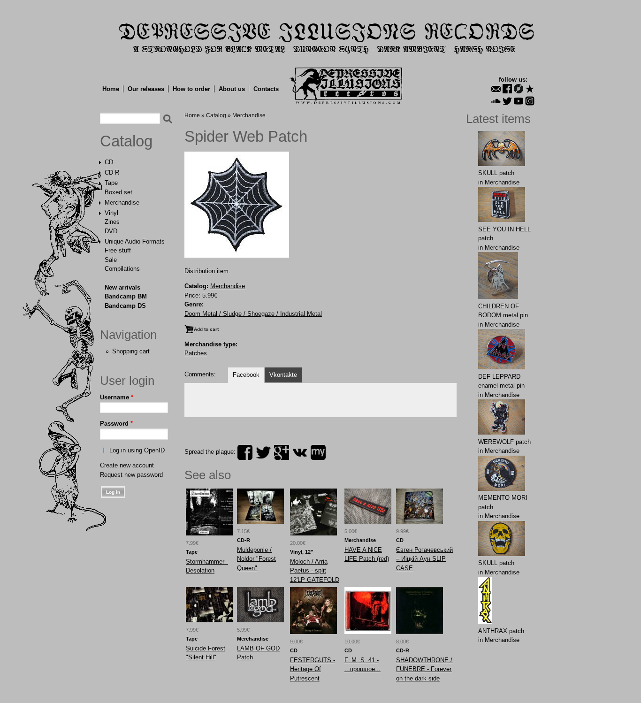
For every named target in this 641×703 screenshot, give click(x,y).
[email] (496, 88)
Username (116, 397)
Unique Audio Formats (135, 241)
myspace (318, 452)
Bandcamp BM (126, 296)
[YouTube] (518, 101)
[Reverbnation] (529, 88)
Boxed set (118, 192)
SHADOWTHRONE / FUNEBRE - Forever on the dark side (424, 669)
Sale (111, 259)
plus (281, 452)
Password (116, 423)
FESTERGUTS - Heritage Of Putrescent (312, 669)
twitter (263, 452)
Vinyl (111, 212)
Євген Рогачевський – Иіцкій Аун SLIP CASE (424, 559)
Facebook (246, 374)
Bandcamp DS (125, 305)
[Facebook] (507, 88)
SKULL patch (496, 172)
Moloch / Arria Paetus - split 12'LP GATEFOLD (314, 570)
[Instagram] (529, 101)
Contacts (266, 88)
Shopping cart (131, 351)
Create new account (127, 465)
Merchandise (122, 202)
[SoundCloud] (496, 101)
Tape (111, 182)
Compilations (122, 268)
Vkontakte (283, 374)
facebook (244, 452)
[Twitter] (507, 101)
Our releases (146, 88)
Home (110, 88)
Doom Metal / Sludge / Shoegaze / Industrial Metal (253, 313)
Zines (112, 221)
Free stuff (118, 250)
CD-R (112, 172)
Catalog (126, 141)
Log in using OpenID (137, 450)
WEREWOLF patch (504, 441)
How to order (191, 88)
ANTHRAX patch (501, 630)
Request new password (131, 474)
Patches (195, 353)
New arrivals (122, 287)
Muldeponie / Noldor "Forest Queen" (256, 559)
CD (109, 162)
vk (299, 452)
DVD (111, 231)
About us (232, 88)
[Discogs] (518, 88)
